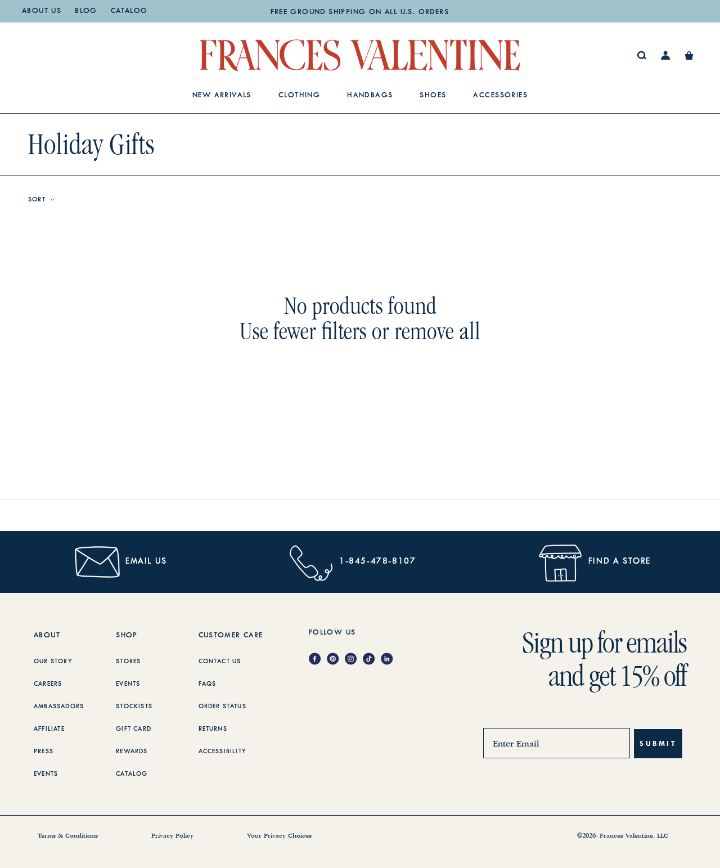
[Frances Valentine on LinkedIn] (390, 660)
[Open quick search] (642, 55)
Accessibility (223, 751)
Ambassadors (59, 706)
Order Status (222, 706)
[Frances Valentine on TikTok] (372, 660)
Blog (86, 11)
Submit (658, 743)
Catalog (129, 11)
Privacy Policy (172, 836)
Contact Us (220, 661)
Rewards (131, 751)
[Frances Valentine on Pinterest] (336, 660)
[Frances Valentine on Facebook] (318, 660)
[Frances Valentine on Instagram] (354, 660)
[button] (689, 55)
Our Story (53, 661)
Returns (213, 729)
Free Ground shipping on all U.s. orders (360, 12)
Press (43, 751)
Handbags (370, 95)
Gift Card (133, 729)
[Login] (665, 55)
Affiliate (49, 729)
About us (41, 11)
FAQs (208, 684)
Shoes (433, 95)
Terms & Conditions (68, 836)
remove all (437, 331)
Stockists (134, 706)
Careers (48, 684)
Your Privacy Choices (279, 836)
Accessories (500, 95)
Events (46, 774)
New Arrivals (221, 95)
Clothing (299, 95)
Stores (128, 661)
